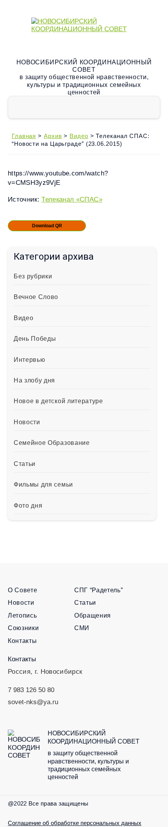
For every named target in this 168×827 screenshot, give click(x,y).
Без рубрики (33, 276)
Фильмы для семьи (43, 484)
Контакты (22, 641)
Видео (23, 318)
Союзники (23, 628)
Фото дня (28, 505)
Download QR (47, 225)
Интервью (29, 359)
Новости (27, 422)
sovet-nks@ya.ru (33, 702)
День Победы (35, 338)
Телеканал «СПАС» (71, 199)
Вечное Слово (36, 297)
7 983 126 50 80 (31, 690)
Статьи (25, 463)
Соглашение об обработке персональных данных (74, 823)
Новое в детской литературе (58, 401)
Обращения (92, 615)
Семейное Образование (52, 442)
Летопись (22, 615)
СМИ (81, 628)
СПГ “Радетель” (98, 590)
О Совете (22, 590)
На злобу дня (34, 380)
